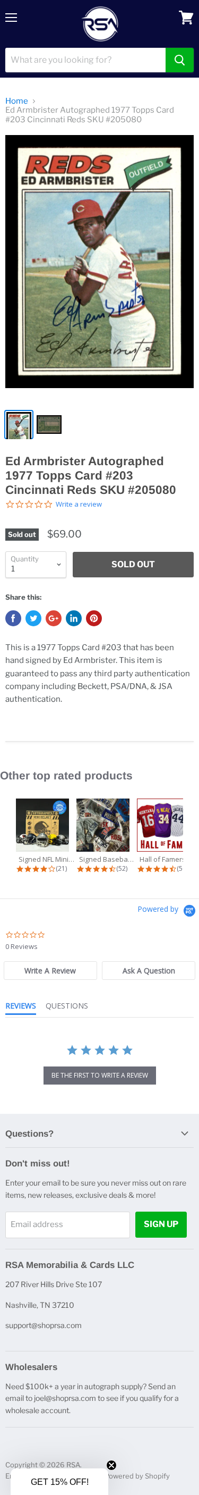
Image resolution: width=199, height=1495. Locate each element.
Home (16, 101)
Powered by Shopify (137, 1476)
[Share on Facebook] (13, 618)
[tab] (50, 970)
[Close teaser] (111, 1465)
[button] (59, 1481)
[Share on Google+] (54, 618)
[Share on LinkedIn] (74, 618)
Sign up (161, 1224)
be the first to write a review (99, 1075)
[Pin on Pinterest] (94, 618)
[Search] (180, 60)
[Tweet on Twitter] (33, 618)
